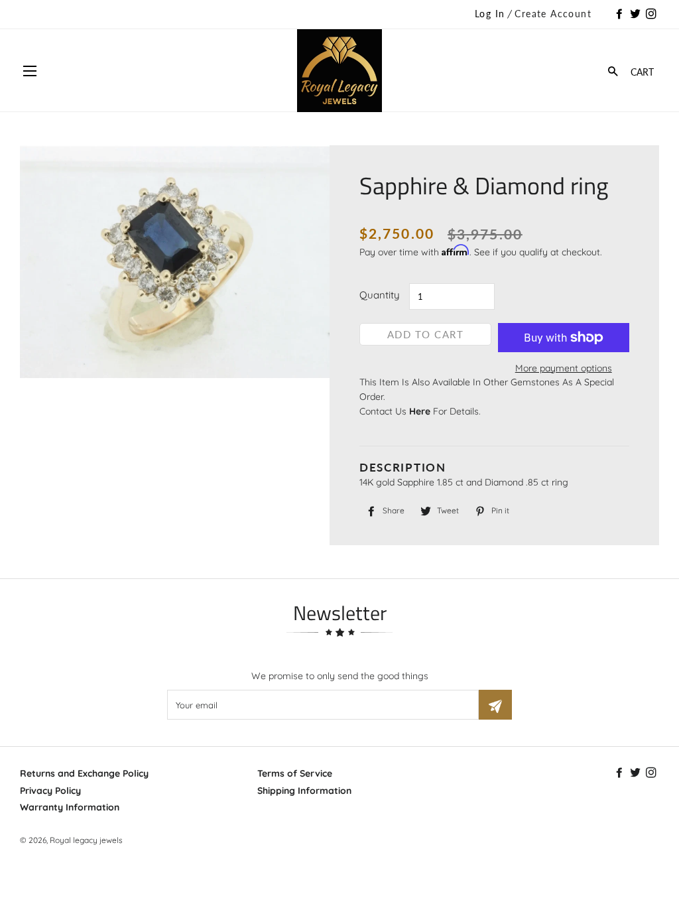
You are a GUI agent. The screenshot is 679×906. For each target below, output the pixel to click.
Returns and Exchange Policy (84, 773)
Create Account (553, 13)
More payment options (563, 368)
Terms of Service (294, 773)
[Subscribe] (495, 705)
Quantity (379, 295)
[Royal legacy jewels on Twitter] (636, 15)
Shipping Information (304, 791)
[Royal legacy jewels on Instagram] (652, 15)
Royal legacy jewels (86, 840)
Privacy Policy (50, 791)
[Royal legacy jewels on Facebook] (620, 15)
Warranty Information (69, 807)
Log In (490, 13)
